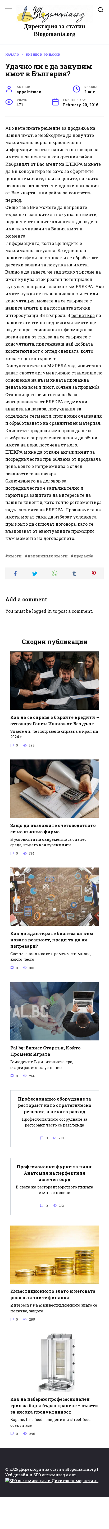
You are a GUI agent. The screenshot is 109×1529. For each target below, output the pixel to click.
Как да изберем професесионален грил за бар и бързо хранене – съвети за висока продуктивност (54, 1405)
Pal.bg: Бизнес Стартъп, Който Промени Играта (45, 1051)
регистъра (83, 315)
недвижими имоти (48, 555)
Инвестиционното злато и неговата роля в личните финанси (53, 1294)
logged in (42, 611)
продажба (88, 387)
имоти (15, 555)
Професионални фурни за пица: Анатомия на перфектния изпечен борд (54, 1173)
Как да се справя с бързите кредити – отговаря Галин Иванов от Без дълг (54, 720)
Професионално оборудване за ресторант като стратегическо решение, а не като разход (54, 1105)
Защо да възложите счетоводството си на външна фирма (53, 828)
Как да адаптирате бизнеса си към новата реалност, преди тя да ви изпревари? (51, 939)
